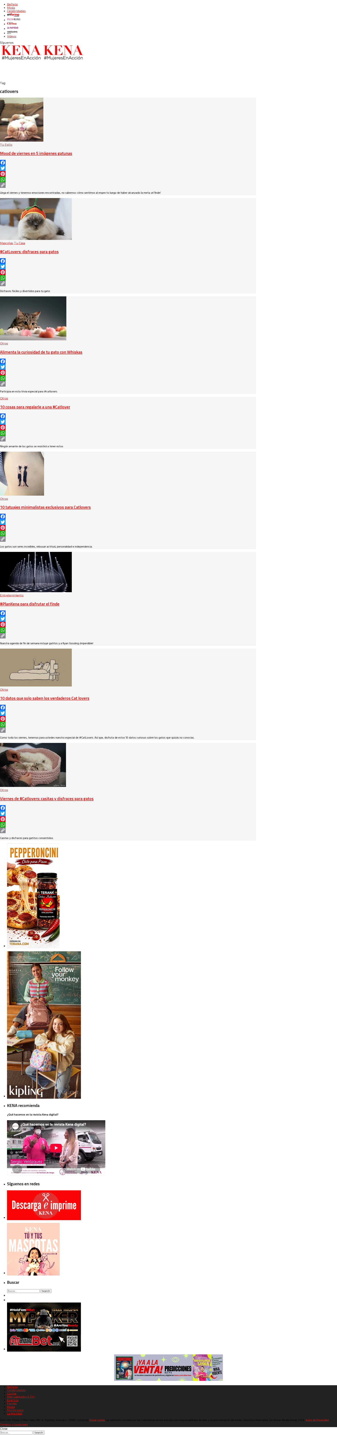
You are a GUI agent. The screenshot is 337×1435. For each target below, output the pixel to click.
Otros (4, 343)
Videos (11, 36)
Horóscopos (15, 1410)
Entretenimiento (12, 595)
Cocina (11, 1393)
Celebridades (16, 11)
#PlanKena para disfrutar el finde (29, 604)
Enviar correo (97, 1420)
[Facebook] (128, 162)
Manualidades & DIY (21, 1397)
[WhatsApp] (128, 179)
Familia (12, 1403)
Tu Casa (19, 243)
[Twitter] (128, 168)
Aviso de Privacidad (317, 1420)
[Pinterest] (128, 174)
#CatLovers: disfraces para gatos (29, 251)
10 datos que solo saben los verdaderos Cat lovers (44, 698)
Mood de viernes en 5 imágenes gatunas (36, 153)
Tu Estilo (6, 145)
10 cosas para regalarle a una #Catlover (35, 407)
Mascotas (6, 243)
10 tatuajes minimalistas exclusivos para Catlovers (45, 507)
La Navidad (14, 1413)
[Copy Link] (128, 185)
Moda (11, 7)
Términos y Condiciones (14, 1425)
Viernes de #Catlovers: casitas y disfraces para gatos (47, 798)
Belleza (12, 4)
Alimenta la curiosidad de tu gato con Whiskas (41, 352)
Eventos (12, 1400)
